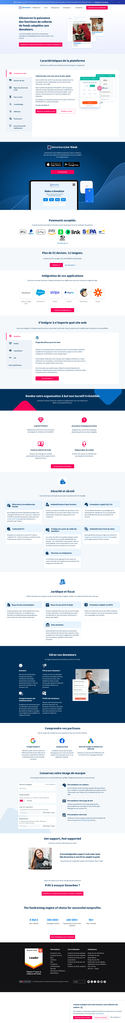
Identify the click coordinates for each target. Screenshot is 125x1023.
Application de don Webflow (97, 964)
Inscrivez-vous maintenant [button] (97, 7)
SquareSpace (18, 351)
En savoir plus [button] (62, 172)
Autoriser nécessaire (101, 1017)
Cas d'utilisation (74, 949)
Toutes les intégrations (62, 310)
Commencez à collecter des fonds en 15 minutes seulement (40, 44)
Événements (18, 119)
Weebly (16, 344)
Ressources (55, 7)
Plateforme (36, 7)
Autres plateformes (15, 365)
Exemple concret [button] (66, 111)
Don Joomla (92, 966)
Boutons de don (19, 81)
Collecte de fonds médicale (76, 955)
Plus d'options (114, 1017)
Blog (51, 957)
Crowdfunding (18, 104)
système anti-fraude (13, 519)
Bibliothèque (54, 973)
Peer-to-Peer (18, 97)
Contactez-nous (55, 953)
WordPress (17, 336)
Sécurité (53, 968)
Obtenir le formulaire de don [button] (46, 111)
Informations (55, 949)
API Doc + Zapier (93, 968)
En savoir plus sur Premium (62, 466)
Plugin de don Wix (93, 960)
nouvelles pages (85, 820)
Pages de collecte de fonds (21, 89)
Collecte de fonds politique (76, 953)
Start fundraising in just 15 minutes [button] (62, 937)
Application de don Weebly (96, 962)
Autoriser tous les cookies (82, 1017)
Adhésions (17, 112)
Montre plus (100, 1014)
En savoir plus (62, 243)
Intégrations (92, 949)
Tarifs (46, 7)
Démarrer (56, 265)
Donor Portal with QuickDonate (20, 127)
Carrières (53, 960)
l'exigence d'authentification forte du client (98, 537)
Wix (15, 358)
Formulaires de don (20, 73)
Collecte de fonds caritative (77, 966)
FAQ (51, 962)
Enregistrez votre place (101, 2)
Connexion (78, 7)
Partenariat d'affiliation (57, 971)
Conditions (53, 964)
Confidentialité (55, 966)
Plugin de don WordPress (96, 953)
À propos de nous (56, 955)
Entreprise (66, 7)
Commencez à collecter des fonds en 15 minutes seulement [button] (62, 894)
